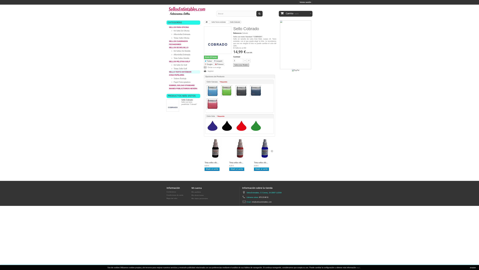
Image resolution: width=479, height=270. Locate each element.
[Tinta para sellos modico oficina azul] (265, 149)
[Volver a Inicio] (206, 22)
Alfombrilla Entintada (181, 34)
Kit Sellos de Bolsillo (181, 51)
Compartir (218, 61)
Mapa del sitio (172, 198)
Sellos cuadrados (178, 41)
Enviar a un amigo (214, 67)
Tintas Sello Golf (180, 69)
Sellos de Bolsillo (178, 47)
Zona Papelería (176, 75)
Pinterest (220, 64)
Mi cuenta (196, 187)
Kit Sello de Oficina (181, 31)
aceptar (473, 267)
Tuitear (209, 61)
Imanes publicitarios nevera (183, 89)
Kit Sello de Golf (180, 65)
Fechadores (175, 44)
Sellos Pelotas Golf (179, 61)
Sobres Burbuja (179, 78)
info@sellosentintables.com (262, 202)
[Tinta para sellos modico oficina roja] (240, 149)
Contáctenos (171, 192)
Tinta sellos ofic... (212, 163)
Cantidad (236, 57)
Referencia (237, 33)
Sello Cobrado (187, 100)
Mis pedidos (196, 192)
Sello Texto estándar (180, 72)
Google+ (209, 64)
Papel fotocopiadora (181, 82)
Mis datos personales (199, 199)
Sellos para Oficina (179, 27)
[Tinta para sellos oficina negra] (216, 149)
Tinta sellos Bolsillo (181, 58)
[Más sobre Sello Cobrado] (173, 105)
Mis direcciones (197, 195)
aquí (358, 267)
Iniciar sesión (305, 2)
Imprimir (211, 71)
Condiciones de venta (175, 195)
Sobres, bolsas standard (182, 85)
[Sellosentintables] (190, 11)
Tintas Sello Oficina (181, 38)
